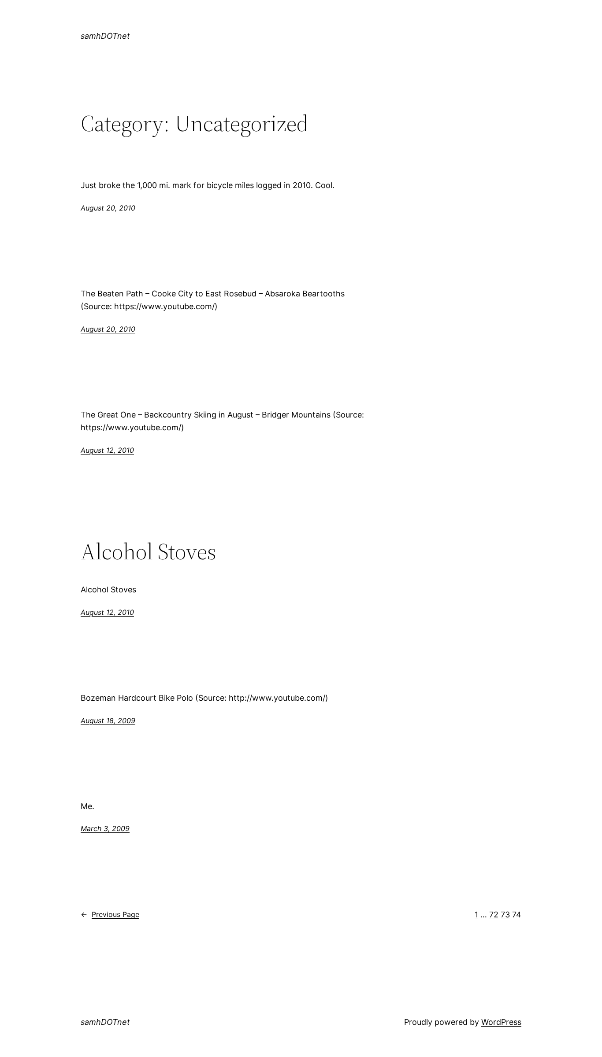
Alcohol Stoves (148, 551)
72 (493, 914)
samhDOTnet (105, 36)
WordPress (501, 1022)
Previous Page (110, 914)
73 (505, 914)
